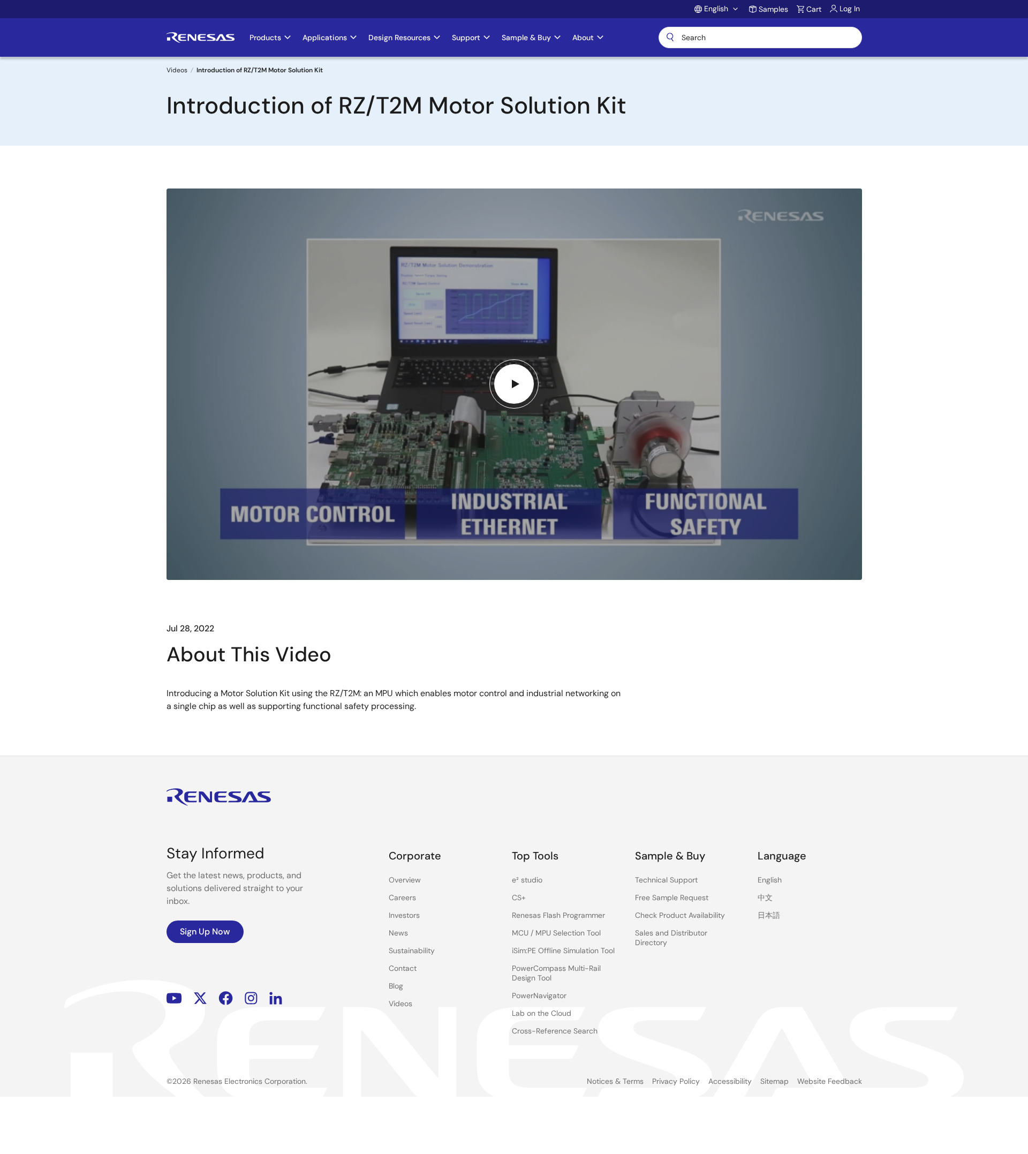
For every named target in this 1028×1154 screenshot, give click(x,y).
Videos (177, 70)
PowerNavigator (539, 995)
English (770, 880)
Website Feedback (829, 1081)
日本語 (769, 915)
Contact (403, 968)
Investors (404, 915)
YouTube (174, 998)
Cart (813, 9)
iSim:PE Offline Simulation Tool (563, 950)
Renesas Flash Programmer (558, 915)
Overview (405, 880)
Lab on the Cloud (541, 1013)
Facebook (225, 998)
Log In (850, 8)
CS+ (519, 897)
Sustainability (412, 950)
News (398, 933)
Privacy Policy (676, 1081)
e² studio (527, 880)
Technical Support (666, 880)
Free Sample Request (671, 897)
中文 (765, 897)
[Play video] (514, 384)
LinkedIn (275, 998)
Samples (773, 9)
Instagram (251, 998)
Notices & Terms (615, 1081)
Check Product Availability (680, 915)
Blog (396, 986)
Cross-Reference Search (555, 1031)
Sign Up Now (205, 931)
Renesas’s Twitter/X (200, 998)
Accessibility (730, 1081)
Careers (402, 897)
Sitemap (774, 1081)
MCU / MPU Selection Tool (556, 933)
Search (760, 37)
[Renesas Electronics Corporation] (201, 37)
